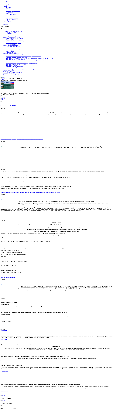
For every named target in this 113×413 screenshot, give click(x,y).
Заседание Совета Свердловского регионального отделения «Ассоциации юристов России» (22, 139)
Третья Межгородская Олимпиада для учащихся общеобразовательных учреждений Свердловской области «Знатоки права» (30, 192)
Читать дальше (5, 371)
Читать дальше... (4, 309)
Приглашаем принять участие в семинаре (10, 217)
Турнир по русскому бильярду (8, 277)
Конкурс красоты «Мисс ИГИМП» (9, 105)
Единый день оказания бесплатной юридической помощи (14, 166)
